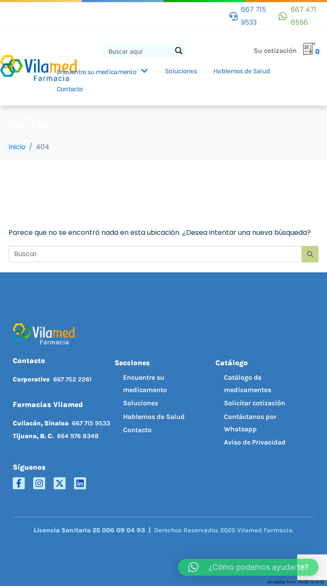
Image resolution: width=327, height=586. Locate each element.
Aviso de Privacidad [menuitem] (255, 442)
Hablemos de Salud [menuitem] (154, 417)
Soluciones (181, 71)
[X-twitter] (60, 483)
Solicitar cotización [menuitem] (254, 403)
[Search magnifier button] (179, 51)
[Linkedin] (80, 483)
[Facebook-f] (19, 483)
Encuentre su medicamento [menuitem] (145, 383)
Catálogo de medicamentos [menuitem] (247, 383)
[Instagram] (39, 483)
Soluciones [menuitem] (140, 403)
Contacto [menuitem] (137, 430)
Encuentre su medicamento (96, 72)
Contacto (70, 89)
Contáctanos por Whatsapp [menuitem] (250, 423)
